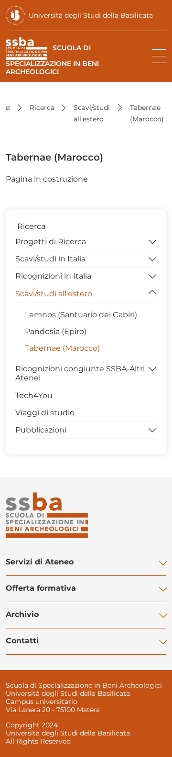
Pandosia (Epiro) (55, 331)
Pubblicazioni (40, 429)
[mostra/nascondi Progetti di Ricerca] (152, 241)
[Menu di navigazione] (159, 56)
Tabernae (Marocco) (62, 348)
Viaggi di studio (45, 412)
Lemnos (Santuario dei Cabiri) (81, 314)
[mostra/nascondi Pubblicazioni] (152, 429)
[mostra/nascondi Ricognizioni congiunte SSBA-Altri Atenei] (152, 368)
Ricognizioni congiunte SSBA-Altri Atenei (80, 373)
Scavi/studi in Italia (50, 258)
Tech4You (34, 395)
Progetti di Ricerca (50, 241)
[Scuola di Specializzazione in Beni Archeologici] (47, 515)
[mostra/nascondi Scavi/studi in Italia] (152, 258)
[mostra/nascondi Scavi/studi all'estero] (152, 293)
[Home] (8, 107)
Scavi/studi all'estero (53, 293)
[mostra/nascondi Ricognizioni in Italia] (152, 275)
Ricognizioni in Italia (53, 276)
